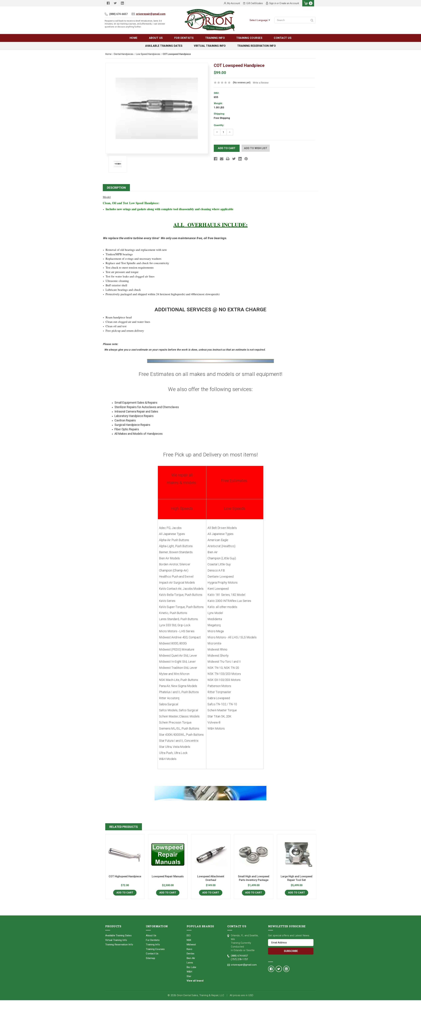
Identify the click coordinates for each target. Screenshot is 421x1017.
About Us (156, 37)
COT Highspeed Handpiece (125, 876)
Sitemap (150, 958)
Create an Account (289, 3)
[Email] (221, 158)
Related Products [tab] (123, 826)
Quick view (124, 854)
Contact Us (282, 37)
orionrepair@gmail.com (150, 13)
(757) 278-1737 (239, 959)
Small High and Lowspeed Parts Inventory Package (253, 878)
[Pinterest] (246, 158)
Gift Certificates (254, 3)
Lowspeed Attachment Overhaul (210, 878)
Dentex (190, 953)
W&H (189, 971)
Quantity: (219, 125)
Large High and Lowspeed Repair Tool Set (296, 878)
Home (133, 37)
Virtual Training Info (210, 45)
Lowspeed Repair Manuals (168, 876)
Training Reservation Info (256, 45)
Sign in (272, 3)
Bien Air (191, 958)
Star (189, 976)
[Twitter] (234, 158)
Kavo (189, 949)
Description (116, 187)
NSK (189, 940)
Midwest (191, 944)
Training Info (215, 37)
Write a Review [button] (261, 82)
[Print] (227, 158)
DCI (189, 935)
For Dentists (184, 37)
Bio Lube (191, 967)
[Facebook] (215, 158)
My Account (233, 3)
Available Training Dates (163, 45)
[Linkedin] (240, 158)
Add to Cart (124, 892)
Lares (190, 962)
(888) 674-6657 (118, 14)
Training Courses (249, 37)
